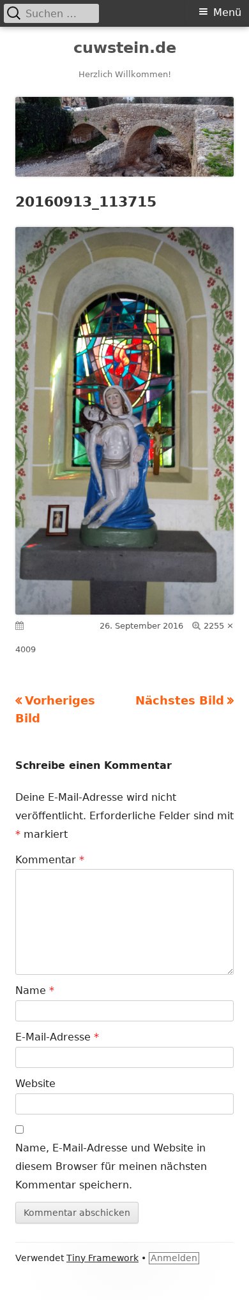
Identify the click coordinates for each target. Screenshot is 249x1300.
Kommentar (49, 860)
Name (34, 990)
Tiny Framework (102, 1258)
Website (35, 1083)
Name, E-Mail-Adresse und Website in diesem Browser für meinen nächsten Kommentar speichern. (111, 1166)
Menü (227, 12)
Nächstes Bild (179, 700)
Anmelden (174, 1258)
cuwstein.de (124, 48)
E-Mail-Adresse (57, 1037)
